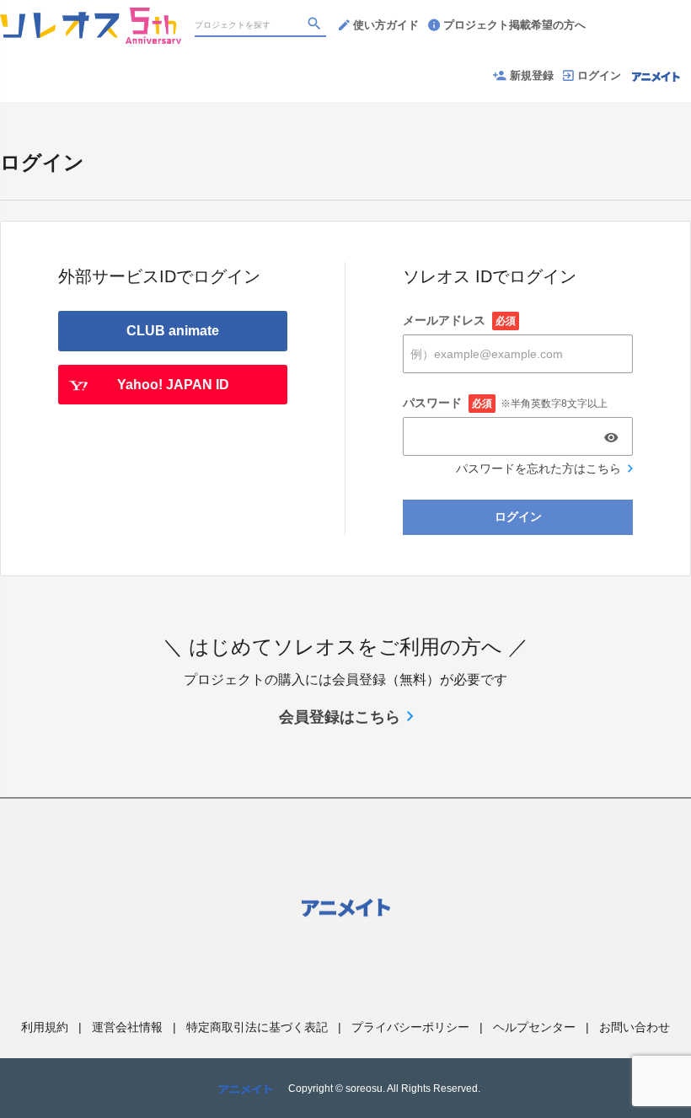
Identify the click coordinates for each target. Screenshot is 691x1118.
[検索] (316, 26)
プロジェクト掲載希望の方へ (514, 25)
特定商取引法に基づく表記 (257, 1027)
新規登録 (532, 75)
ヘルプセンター (534, 1027)
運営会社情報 (127, 1027)
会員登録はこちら (339, 717)
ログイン (599, 75)
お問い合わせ (634, 1027)
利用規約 (44, 1027)
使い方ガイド (386, 25)
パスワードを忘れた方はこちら (538, 468)
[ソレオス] (90, 17)
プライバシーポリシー (410, 1027)
